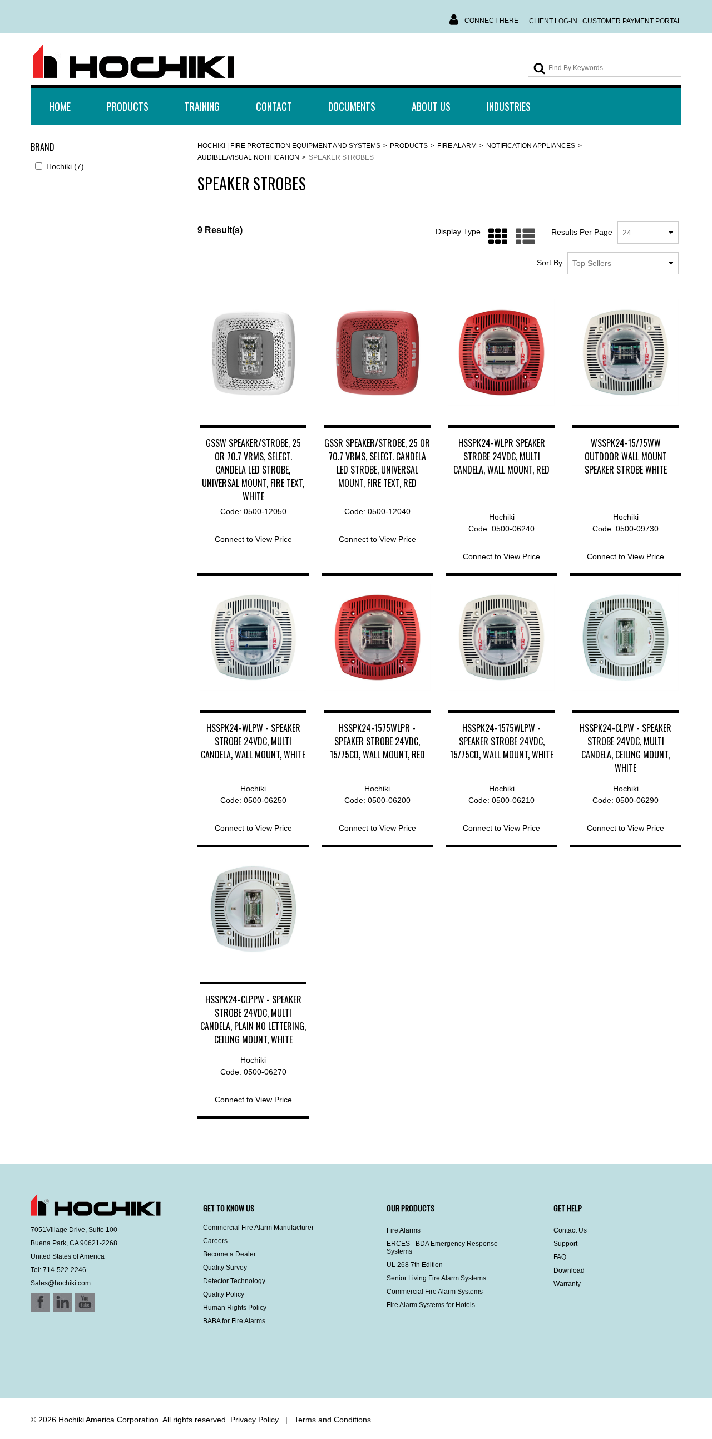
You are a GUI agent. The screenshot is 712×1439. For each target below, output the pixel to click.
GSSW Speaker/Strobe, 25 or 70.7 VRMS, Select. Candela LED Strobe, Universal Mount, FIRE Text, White (253, 469)
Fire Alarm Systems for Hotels (431, 1305)
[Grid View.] (495, 237)
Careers (215, 1241)
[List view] (522, 237)
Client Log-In (553, 21)
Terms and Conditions (332, 1419)
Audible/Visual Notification (248, 157)
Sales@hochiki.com (61, 1283)
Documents (351, 106)
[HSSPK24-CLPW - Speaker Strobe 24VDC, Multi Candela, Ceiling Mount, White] (625, 637)
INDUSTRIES (509, 106)
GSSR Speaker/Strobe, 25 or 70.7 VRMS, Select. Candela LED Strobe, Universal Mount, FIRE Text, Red (377, 463)
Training (202, 106)
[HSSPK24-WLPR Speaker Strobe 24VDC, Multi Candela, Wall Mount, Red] (501, 352)
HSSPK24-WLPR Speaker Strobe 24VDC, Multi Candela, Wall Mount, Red (501, 456)
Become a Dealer (229, 1254)
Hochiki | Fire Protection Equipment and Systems (288, 146)
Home (60, 106)
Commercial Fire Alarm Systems (435, 1291)
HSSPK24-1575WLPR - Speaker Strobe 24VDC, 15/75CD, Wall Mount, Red (377, 741)
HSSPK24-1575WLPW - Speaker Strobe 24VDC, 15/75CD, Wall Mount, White (501, 741)
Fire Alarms (404, 1230)
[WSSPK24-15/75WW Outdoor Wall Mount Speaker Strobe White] (625, 352)
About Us (431, 106)
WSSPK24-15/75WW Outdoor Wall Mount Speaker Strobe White (626, 456)
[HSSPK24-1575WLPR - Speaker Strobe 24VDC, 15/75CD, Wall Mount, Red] (377, 637)
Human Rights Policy (234, 1308)
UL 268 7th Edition (415, 1265)
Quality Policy (223, 1294)
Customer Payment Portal (631, 21)
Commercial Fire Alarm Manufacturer (258, 1227)
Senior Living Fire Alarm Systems (436, 1278)
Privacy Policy (254, 1419)
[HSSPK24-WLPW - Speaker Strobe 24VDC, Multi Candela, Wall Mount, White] (253, 637)
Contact (274, 106)
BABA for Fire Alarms (234, 1321)
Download (569, 1270)
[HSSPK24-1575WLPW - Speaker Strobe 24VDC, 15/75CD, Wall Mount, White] (501, 637)
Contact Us (570, 1230)
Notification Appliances (530, 146)
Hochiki (65, 166)
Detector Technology (234, 1281)
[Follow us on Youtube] (71, 1369)
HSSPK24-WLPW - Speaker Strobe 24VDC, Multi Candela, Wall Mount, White (253, 741)
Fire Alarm (457, 146)
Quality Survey (225, 1268)
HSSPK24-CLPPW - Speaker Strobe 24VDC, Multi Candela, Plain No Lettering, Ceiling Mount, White (253, 1019)
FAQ (559, 1257)
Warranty (567, 1284)
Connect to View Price (253, 539)
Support (565, 1244)
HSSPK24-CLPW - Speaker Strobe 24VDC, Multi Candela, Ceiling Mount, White (625, 748)
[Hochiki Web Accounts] (133, 62)
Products (128, 106)
